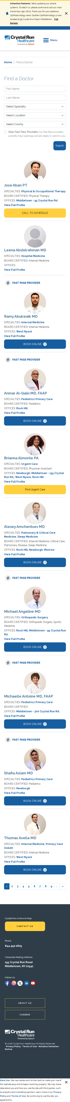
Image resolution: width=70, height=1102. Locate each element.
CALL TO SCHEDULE (35, 213)
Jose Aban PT (15, 185)
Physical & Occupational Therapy (43, 191)
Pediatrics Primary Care (37, 399)
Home (8, 62)
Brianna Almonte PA (21, 458)
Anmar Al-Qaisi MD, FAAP (25, 393)
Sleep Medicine (27, 536)
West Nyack (24, 331)
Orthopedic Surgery (34, 617)
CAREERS (25, 1014)
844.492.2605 (13, 945)
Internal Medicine (32, 322)
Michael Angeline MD (22, 611)
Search (60, 145)
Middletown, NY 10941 (19, 966)
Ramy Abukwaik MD (21, 316)
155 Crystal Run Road (19, 962)
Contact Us (25, 926)
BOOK (32, 344)
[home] (19, 40)
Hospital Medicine (33, 256)
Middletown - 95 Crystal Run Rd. (37, 200)
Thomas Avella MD (20, 838)
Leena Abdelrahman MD (25, 250)
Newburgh (23, 473)
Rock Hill (22, 408)
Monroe (49, 549)
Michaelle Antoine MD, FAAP (28, 696)
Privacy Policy (13, 1046)
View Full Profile (14, 205)
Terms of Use (29, 1046)
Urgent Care (29, 464)
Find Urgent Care (35, 489)
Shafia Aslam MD (18, 773)
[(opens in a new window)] (7, 983)
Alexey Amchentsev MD (24, 526)
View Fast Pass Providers (23, 131)
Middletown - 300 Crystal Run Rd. (38, 711)
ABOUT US (25, 1003)
